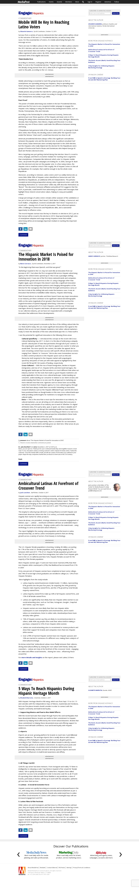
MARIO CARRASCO (94, 256)
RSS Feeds (62, 868)
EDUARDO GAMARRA (95, 24)
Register (98, 2)
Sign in (90, 2)
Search (83, 2)
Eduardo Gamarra (26, 31)
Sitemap (68, 868)
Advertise (107, 2)
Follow (116, 2)
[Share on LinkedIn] (25, 229)
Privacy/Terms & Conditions (81, 868)
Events (51, 2)
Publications (41, 2)
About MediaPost (33, 868)
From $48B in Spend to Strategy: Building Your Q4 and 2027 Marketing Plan (104, 79)
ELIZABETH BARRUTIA (95, 690)
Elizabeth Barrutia (26, 698)
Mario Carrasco (25, 264)
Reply (20, 459)
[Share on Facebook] (20, 229)
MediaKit (42, 868)
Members (68, 2)
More (77, 2)
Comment (23, 235)
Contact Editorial (52, 868)
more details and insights (31, 657)
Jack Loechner (25, 493)
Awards (59, 2)
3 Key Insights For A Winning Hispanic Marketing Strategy (101, 67)
